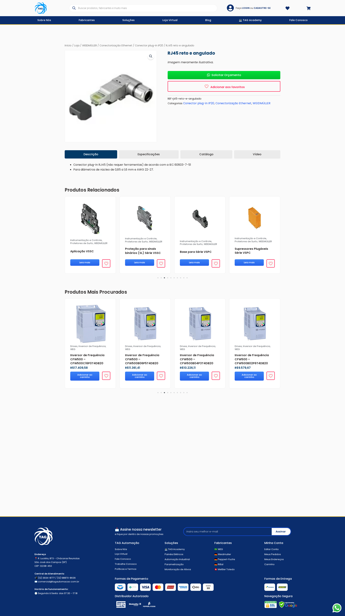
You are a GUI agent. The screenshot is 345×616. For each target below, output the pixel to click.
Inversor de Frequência (146, 346)
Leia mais (84, 262)
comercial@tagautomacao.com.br (58, 581)
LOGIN (246, 8)
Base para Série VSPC (141, 252)
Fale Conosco (123, 558)
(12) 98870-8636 (66, 577)
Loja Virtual (121, 553)
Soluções (171, 543)
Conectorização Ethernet (116, 45)
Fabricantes (223, 543)
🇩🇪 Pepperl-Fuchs (224, 559)
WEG (127, 349)
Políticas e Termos (125, 569)
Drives (128, 346)
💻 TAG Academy (175, 549)
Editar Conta (271, 549)
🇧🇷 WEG (218, 549)
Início (68, 45)
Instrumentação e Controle (86, 238)
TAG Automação (127, 543)
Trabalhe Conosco (126, 564)
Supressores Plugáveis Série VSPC (196, 251)
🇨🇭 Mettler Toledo (224, 569)
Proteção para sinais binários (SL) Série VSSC (88, 251)
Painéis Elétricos (174, 554)
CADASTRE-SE (262, 8)
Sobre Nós (121, 549)
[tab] (91, 154)
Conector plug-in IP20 (149, 45)
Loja (76, 45)
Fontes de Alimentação (248, 243)
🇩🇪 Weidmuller (222, 554)
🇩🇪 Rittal (218, 564)
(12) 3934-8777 (46, 577)
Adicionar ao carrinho (139, 376)
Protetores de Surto (81, 241)
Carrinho (269, 564)
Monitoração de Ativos (178, 569)
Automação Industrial (177, 559)
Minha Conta (273, 543)
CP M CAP (242, 253)
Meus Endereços (274, 559)
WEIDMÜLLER (89, 45)
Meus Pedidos (272, 554)
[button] (151, 56)
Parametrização (174, 564)
